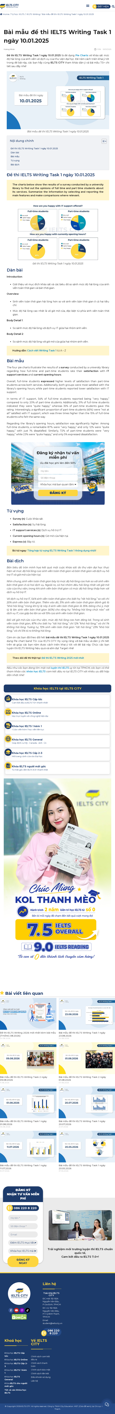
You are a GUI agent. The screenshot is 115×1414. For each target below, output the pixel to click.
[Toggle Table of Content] (102, 141)
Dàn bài (15, 152)
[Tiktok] (27, 1310)
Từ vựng (15, 160)
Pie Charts (81, 55)
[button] (87, 5)
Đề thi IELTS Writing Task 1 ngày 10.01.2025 (34, 148)
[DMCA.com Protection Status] (19, 1318)
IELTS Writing (33, 14)
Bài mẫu (15, 156)
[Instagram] (22, 1310)
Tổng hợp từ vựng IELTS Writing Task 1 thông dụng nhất (61, 550)
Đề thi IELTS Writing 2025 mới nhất (63, 657)
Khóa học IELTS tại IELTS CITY (57, 688)
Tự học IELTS (17, 14)
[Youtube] (16, 1310)
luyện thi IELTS (60, 667)
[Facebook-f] (11, 1310)
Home (5, 14)
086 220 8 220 (25, 1208)
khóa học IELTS (36, 671)
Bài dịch (15, 164)
